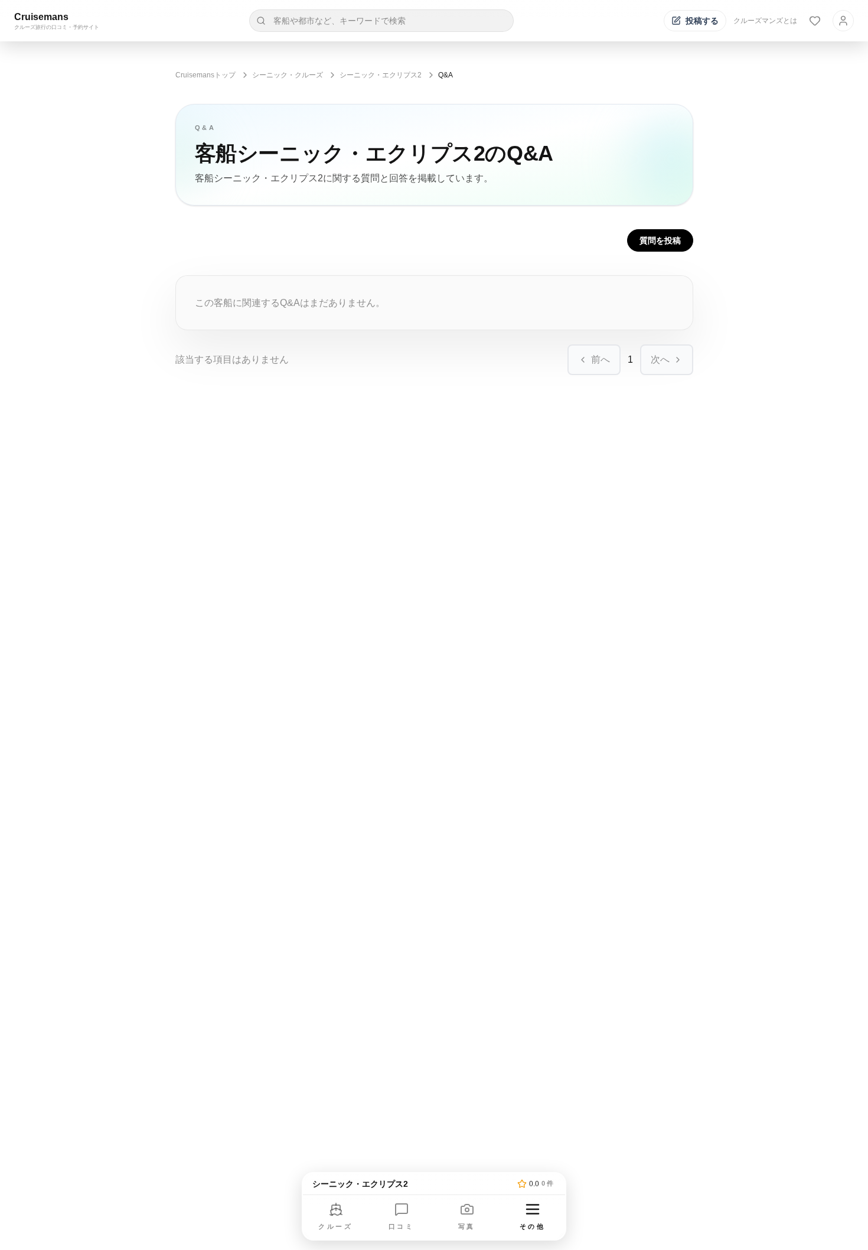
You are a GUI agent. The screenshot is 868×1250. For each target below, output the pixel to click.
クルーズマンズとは (765, 21)
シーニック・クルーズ (287, 75)
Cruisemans (41, 17)
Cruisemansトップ (205, 75)
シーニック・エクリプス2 (381, 75)
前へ (600, 359)
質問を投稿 (660, 240)
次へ (660, 359)
